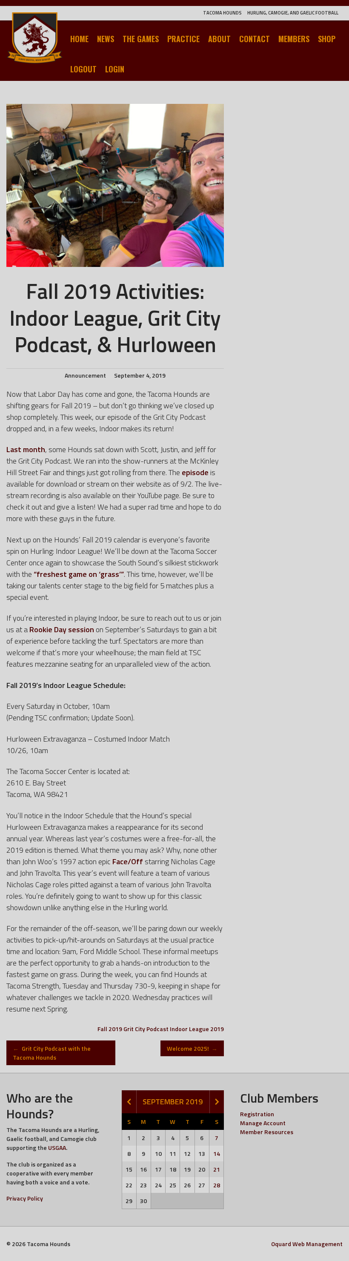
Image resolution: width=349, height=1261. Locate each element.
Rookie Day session (61, 629)
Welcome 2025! (192, 1048)
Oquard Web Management (307, 1243)
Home (79, 38)
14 (216, 1153)
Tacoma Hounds (222, 12)
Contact (254, 38)
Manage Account (263, 1122)
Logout (83, 69)
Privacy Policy (24, 1198)
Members (293, 38)
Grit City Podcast (146, 1028)
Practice (183, 38)
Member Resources (266, 1131)
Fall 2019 (109, 1028)
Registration (257, 1113)
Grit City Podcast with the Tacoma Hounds (52, 1053)
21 (216, 1169)
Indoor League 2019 (197, 1028)
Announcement (85, 375)
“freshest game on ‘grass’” (79, 574)
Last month (25, 449)
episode (195, 472)
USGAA (57, 1147)
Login (114, 69)
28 (216, 1185)
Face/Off (127, 861)
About (219, 38)
